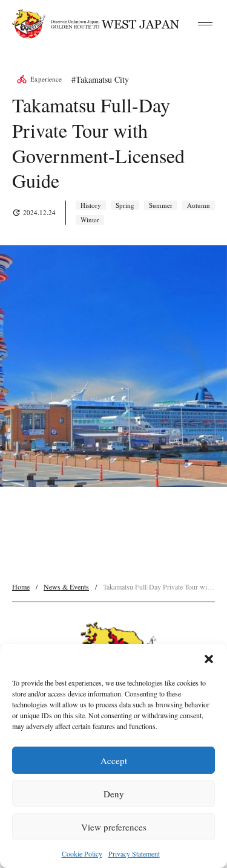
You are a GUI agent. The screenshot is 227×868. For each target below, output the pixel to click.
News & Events (66, 586)
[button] (209, 659)
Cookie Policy (82, 853)
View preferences (113, 827)
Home (21, 586)
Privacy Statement (134, 853)
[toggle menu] (205, 24)
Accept (113, 760)
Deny (114, 794)
